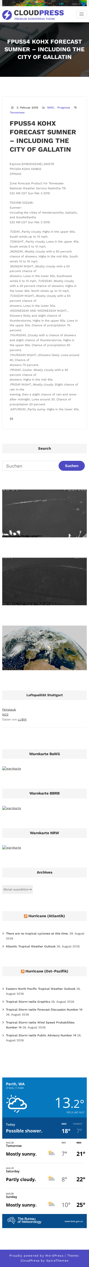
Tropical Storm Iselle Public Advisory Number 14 (41, 1035)
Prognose (63, 107)
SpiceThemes (57, 1260)
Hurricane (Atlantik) (46, 916)
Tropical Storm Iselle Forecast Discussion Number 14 (44, 1009)
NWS (50, 107)
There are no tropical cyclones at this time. (37, 933)
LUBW (22, 719)
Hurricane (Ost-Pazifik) (46, 971)
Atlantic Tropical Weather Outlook (31, 946)
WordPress (54, 1255)
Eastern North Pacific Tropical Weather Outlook (40, 989)
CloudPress (30, 1260)
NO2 (5, 714)
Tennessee (17, 112)
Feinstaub (9, 709)
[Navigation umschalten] (81, 14)
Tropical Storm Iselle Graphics (28, 1001)
